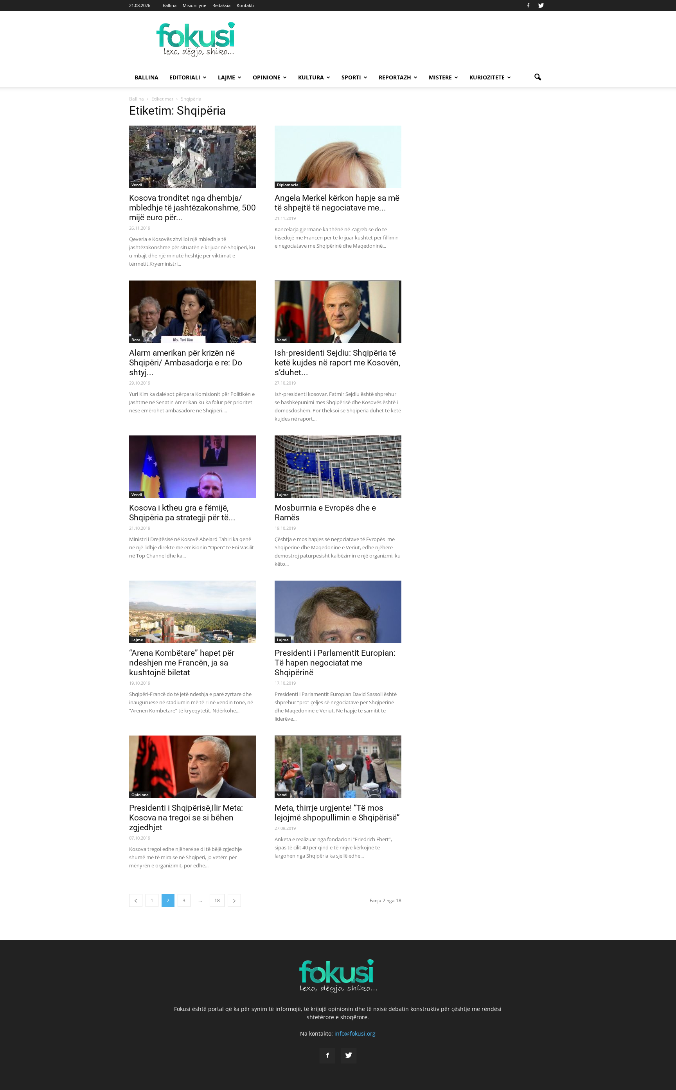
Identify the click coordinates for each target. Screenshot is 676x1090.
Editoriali (184, 77)
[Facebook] (528, 5)
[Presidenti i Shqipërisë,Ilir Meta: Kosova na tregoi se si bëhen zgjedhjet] (192, 767)
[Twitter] (541, 5)
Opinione (266, 77)
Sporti (351, 77)
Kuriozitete (487, 77)
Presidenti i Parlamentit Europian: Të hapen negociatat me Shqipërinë (335, 662)
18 (217, 900)
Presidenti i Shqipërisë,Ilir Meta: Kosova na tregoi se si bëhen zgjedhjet (186, 817)
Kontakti (245, 5)
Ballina (169, 5)
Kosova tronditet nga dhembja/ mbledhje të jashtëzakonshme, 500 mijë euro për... (192, 207)
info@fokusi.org (355, 1033)
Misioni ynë (194, 5)
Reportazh (395, 77)
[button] (537, 77)
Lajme (226, 77)
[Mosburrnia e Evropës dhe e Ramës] (338, 466)
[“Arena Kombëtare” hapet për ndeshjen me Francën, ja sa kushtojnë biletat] (192, 612)
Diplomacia (287, 184)
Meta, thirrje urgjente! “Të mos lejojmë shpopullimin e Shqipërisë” (337, 812)
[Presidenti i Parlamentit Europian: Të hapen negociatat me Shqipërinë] (338, 612)
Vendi (136, 184)
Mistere (440, 77)
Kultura (311, 77)
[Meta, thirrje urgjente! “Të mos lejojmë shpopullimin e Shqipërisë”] (338, 767)
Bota (135, 339)
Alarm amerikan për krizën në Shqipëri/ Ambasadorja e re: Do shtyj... (185, 362)
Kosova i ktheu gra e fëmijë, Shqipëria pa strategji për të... (182, 512)
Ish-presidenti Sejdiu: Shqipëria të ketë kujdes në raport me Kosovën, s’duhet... (337, 362)
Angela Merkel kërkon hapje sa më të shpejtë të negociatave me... (337, 202)
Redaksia (221, 5)
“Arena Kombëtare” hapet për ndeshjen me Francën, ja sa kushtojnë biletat (181, 662)
